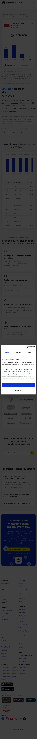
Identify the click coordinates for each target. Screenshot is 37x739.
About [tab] (30, 352)
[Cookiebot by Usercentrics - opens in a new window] (26, 347)
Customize (17, 390)
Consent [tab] (6, 352)
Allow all (18, 385)
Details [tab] (18, 352)
